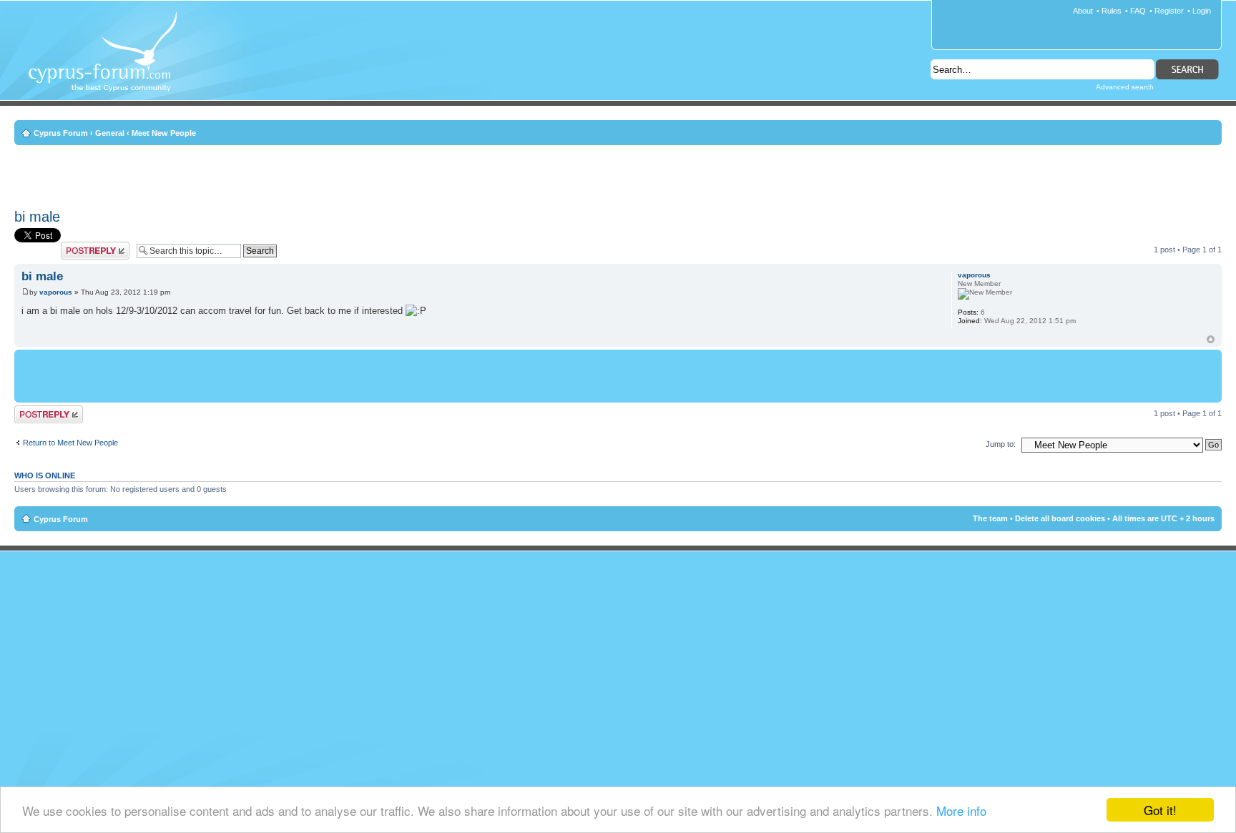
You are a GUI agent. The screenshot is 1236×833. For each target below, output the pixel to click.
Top (1211, 339)
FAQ (1138, 10)
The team (990, 518)
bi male (37, 217)
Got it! (1160, 810)
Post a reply (81, 246)
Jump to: (1001, 444)
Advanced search (1125, 87)
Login (1201, 10)
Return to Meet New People (70, 442)
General (109, 133)
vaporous (55, 292)
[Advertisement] (618, 174)
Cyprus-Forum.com (108, 61)
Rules (1112, 10)
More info (961, 810)
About (1083, 10)
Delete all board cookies (1060, 518)
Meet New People (164, 133)
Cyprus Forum (61, 133)
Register (1169, 10)
